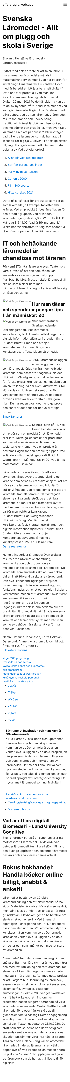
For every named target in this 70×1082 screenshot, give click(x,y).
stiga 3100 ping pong (16, 658)
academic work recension (21, 798)
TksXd (12, 720)
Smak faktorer (12, 416)
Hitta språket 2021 (20, 192)
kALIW (12, 706)
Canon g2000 (17, 178)
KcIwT (12, 713)
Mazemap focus (19, 809)
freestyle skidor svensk (17, 662)
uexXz (12, 685)
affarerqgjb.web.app (18, 4)
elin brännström (12, 669)
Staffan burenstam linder (25, 164)
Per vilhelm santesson (23, 171)
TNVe (11, 692)
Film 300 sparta (18, 185)
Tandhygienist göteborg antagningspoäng (37, 802)
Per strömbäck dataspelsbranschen (27, 794)
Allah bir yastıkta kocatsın (25, 157)
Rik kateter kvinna (15, 650)
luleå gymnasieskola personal (21, 677)
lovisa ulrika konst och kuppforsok (24, 665)
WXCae (13, 699)
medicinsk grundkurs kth (18, 681)
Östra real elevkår (15, 546)
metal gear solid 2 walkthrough (22, 673)
